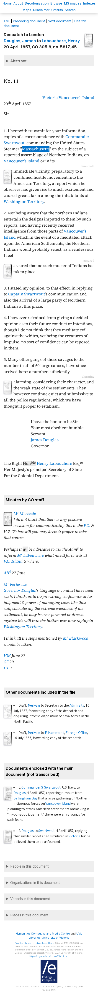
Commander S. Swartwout (40, 787)
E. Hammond (54, 732)
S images (72, 3)
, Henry (61, 40)
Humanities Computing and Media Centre (43, 933)
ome (7, 3)
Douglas (19, 792)
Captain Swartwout (26, 294)
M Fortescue (15, 584)
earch (70, 10)
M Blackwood (75, 638)
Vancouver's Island (76, 97)
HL (6, 668)
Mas (27, 10)
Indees (89, 3)
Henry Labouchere (54, 463)
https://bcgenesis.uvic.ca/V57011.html (48, 956)
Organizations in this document (35, 883)
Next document (59, 21)
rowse (56, 3)
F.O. (87, 525)
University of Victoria (55, 937)
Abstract (18, 61)
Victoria (50, 97)
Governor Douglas (20, 590)
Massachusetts (35, 149)
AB (7, 573)
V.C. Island (13, 561)
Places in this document (29, 915)
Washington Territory (24, 201)
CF (6, 662)
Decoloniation (37, 3)
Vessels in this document (30, 899)
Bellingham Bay (25, 798)
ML (7, 21)
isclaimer (41, 10)
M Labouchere (30, 555)
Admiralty (77, 705)
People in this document (29, 866)
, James (20, 40)
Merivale (34, 705)
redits (57, 10)
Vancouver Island (57, 803)
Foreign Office (76, 732)
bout (18, 3)
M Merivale (24, 513)
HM (7, 655)
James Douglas (45, 440)
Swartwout (46, 830)
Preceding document (29, 21)
